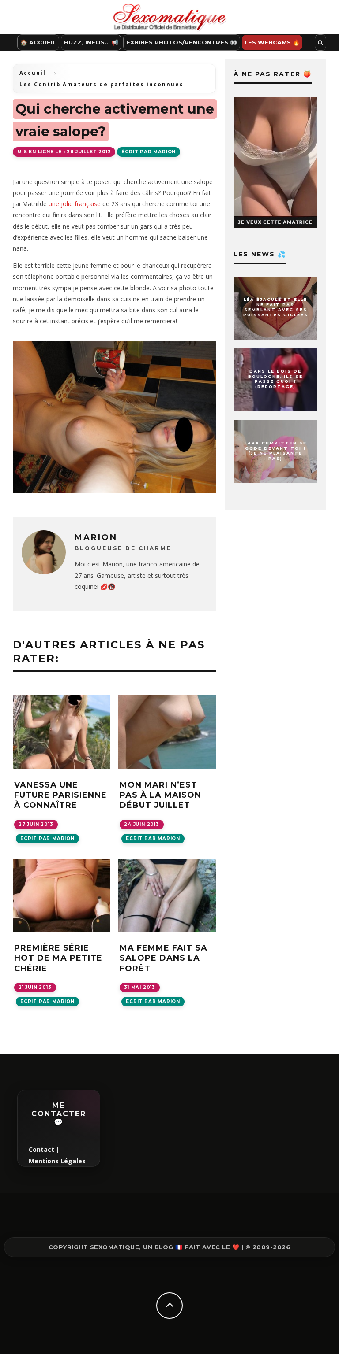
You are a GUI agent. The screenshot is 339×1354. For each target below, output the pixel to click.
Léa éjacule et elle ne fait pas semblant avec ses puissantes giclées (275, 307)
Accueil (32, 73)
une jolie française (75, 204)
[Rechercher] (320, 42)
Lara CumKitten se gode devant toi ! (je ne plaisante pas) (276, 450)
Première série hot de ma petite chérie (58, 958)
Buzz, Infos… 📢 (91, 42)
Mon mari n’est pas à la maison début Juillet (160, 795)
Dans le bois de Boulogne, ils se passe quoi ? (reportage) (275, 379)
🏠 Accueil (38, 42)
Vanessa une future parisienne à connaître (60, 795)
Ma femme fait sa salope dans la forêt (163, 958)
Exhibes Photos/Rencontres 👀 (181, 42)
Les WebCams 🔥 (272, 42)
